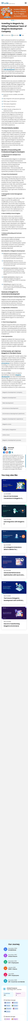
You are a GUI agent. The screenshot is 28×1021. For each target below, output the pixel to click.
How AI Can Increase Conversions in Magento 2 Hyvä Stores (13, 498)
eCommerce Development (10, 408)
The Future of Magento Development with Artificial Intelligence (13, 600)
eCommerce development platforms (13, 413)
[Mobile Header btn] (26, 3)
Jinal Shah (11, 448)
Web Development (8, 403)
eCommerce (5, 363)
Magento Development (9, 397)
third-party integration (9, 429)
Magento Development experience (13, 419)
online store (6, 435)
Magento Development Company (12, 392)
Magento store (7, 424)
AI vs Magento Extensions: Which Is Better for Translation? (13, 549)
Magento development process (12, 440)
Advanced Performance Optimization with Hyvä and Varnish (13, 575)
